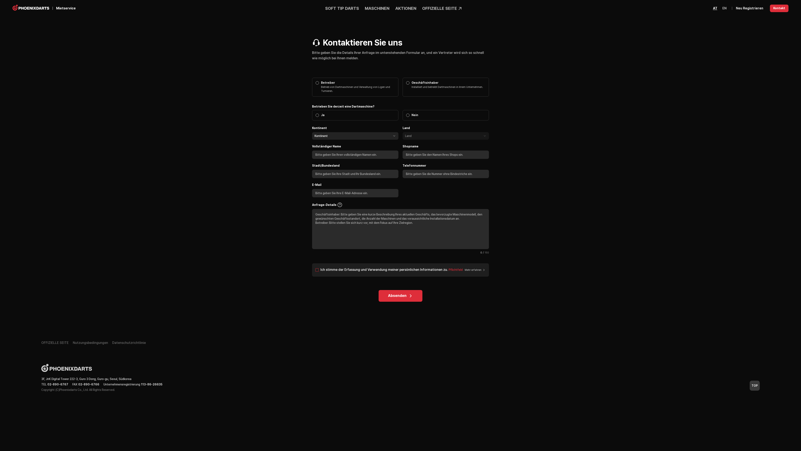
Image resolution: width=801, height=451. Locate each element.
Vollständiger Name (326, 146)
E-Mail (316, 184)
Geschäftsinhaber (425, 82)
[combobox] (355, 136)
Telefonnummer (414, 165)
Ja (323, 115)
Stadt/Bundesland (326, 165)
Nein (415, 115)
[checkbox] (317, 270)
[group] (719, 8)
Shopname (410, 146)
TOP (755, 385)
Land (406, 128)
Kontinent (319, 128)
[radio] (715, 8)
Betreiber (328, 82)
